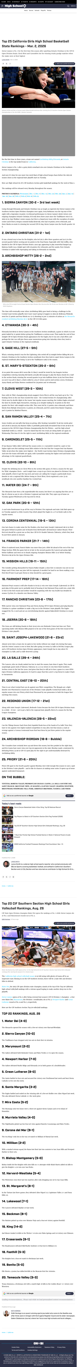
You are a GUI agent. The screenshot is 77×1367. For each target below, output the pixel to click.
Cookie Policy (15, 1347)
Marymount (18, 1000)
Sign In (73, 6)
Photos (49, 10)
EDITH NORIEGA (15, 1311)
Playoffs (43, 10)
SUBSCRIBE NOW (60, 2)
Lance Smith (5, 60)
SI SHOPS (41, 2)
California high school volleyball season (20, 976)
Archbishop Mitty (46, 159)
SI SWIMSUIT (16, 2)
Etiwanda (56, 159)
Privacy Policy (61, 1347)
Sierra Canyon (7, 997)
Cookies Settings (32, 1350)
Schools (37, 10)
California (32, 162)
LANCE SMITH (15, 861)
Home (3, 886)
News (26, 10)
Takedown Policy (49, 1347)
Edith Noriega (6, 919)
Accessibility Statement (34, 1347)
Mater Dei (5, 987)
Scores (31, 10)
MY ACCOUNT (49, 2)
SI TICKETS (24, 2)
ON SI (9, 2)
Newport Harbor (58, 1000)
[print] (13, 877)
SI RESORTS (33, 2)
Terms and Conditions (18, 1350)
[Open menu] (3, 6)
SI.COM (4, 2)
